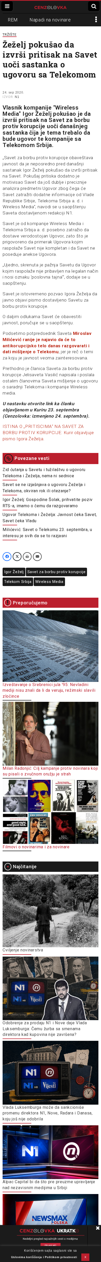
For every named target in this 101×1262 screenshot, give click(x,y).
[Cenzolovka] (50, 7)
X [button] (85, 1257)
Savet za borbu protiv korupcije (56, 572)
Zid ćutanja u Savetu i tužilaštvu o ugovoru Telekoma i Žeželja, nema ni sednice (44, 472)
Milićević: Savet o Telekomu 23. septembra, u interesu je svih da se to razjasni (47, 532)
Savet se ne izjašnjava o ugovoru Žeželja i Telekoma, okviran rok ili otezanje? (44, 487)
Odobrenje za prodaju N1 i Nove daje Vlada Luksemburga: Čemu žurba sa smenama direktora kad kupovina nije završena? (45, 1028)
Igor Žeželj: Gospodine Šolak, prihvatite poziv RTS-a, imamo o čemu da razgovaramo (48, 502)
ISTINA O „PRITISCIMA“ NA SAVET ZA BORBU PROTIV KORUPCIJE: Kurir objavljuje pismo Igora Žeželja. (48, 432)
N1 (17, 97)
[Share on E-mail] (37, 556)
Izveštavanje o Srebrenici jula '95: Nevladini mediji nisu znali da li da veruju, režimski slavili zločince (49, 690)
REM (13, 19)
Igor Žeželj (14, 572)
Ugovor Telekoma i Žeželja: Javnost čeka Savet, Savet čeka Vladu (50, 517)
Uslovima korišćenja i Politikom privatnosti (44, 1257)
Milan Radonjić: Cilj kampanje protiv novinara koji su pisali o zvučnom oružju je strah (50, 771)
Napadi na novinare (50, 19)
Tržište (10, 34)
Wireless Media (49, 581)
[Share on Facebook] (7, 556)
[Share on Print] (27, 556)
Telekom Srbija (18, 581)
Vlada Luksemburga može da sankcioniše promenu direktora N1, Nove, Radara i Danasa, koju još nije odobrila (48, 1113)
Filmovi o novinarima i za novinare (36, 846)
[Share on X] (17, 556)
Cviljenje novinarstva (23, 950)
